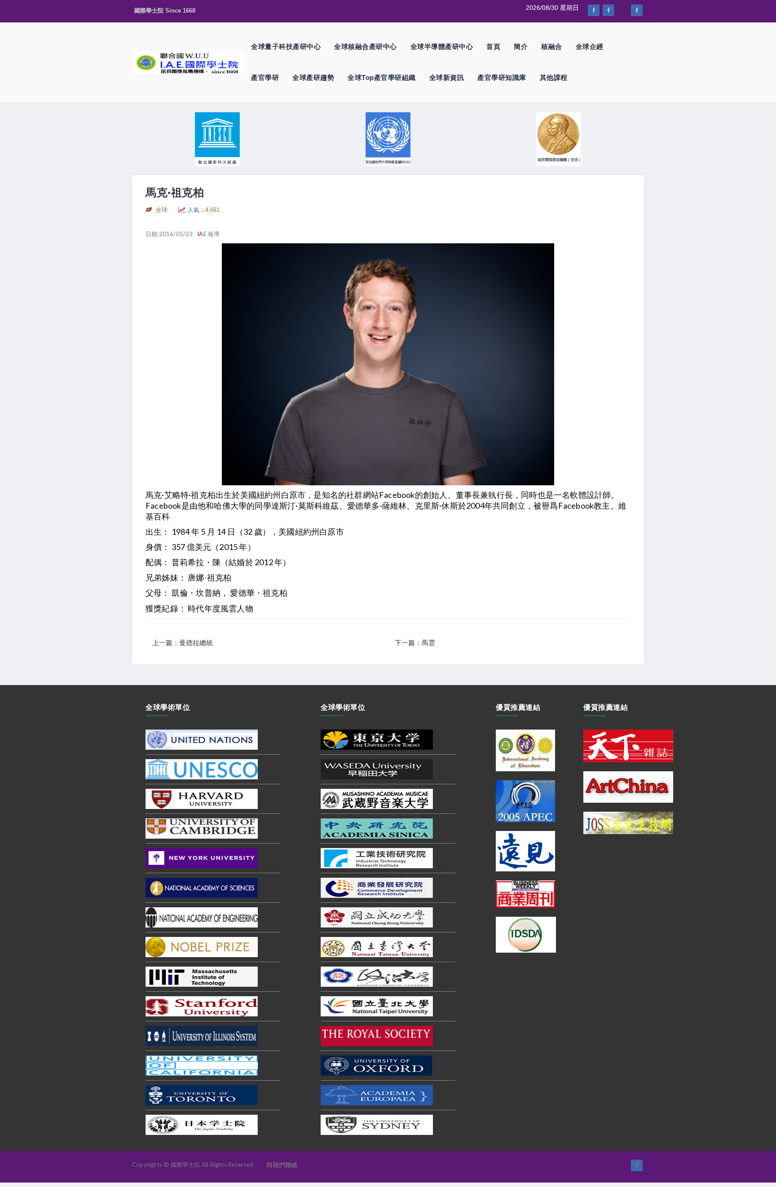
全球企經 (590, 46)
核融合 (551, 46)
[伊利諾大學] (202, 1035)
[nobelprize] (202, 946)
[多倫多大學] (202, 1095)
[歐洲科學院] (377, 1095)
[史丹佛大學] (202, 1006)
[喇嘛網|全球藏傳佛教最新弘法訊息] (608, 10)
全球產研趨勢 (313, 77)
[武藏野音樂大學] (377, 798)
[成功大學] (377, 917)
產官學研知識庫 (501, 77)
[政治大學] (377, 976)
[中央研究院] (377, 828)
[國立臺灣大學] (377, 946)
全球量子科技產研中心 (286, 46)
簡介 (521, 46)
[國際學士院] (188, 62)
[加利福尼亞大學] (202, 1065)
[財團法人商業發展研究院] (377, 887)
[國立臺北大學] (377, 1006)
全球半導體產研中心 (441, 46)
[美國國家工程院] (202, 917)
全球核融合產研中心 (365, 46)
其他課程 (554, 77)
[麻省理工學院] (202, 976)
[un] (202, 739)
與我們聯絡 (282, 1165)
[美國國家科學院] (202, 887)
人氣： (204, 210)
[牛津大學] (377, 1065)
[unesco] (202, 769)
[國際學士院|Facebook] (594, 10)
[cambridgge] (202, 828)
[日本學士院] (202, 1124)
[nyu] (202, 858)
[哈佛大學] (202, 798)
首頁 (493, 46)
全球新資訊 (446, 77)
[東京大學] (377, 739)
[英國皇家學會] (377, 1035)
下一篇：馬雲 (415, 642)
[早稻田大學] (377, 769)
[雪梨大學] (377, 1124)
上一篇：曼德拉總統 (182, 642)
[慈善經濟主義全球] (637, 10)
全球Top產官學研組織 (382, 77)
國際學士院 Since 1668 (164, 10)
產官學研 (265, 77)
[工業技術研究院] (377, 858)
